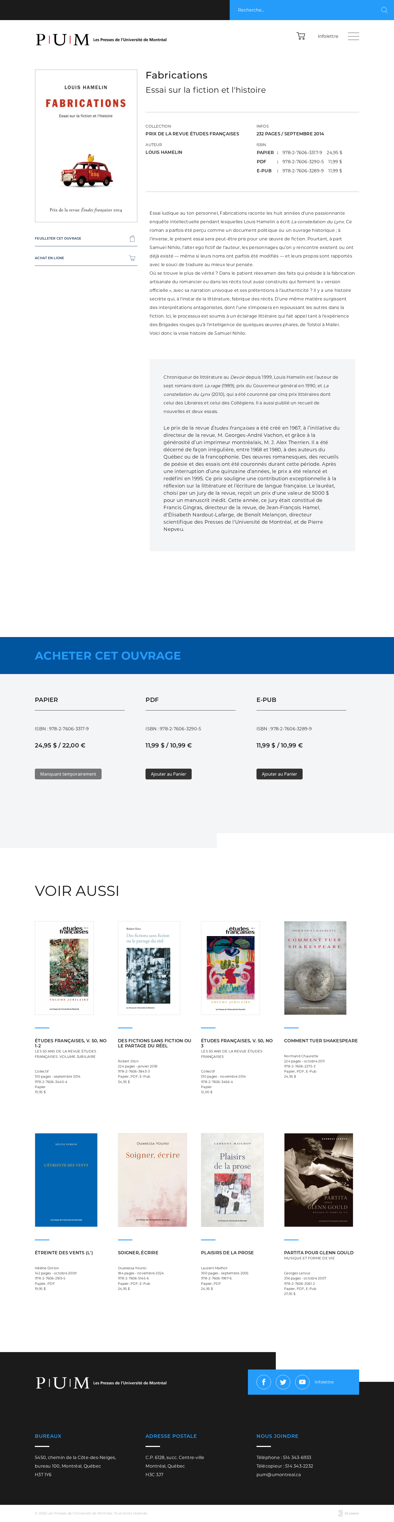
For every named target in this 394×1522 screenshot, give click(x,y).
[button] (301, 35)
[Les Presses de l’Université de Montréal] (102, 36)
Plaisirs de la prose (227, 1252)
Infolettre (328, 36)
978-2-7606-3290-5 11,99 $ (312, 161)
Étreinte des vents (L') (64, 1252)
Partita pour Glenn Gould (319, 1255)
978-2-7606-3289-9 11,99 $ (312, 170)
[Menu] (353, 36)
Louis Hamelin (164, 152)
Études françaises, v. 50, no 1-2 (70, 1048)
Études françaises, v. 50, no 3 (237, 1048)
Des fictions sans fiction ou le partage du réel (154, 1043)
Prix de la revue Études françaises (192, 133)
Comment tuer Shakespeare (321, 1040)
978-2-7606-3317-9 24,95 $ (312, 152)
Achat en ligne (49, 258)
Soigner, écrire (138, 1252)
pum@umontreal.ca (279, 1474)
